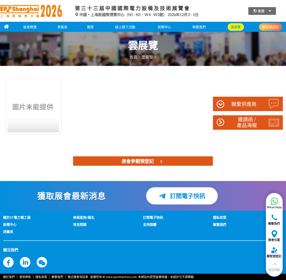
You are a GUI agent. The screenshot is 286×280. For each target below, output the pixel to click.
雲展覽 (147, 57)
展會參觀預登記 (138, 161)
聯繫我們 (199, 27)
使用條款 (25, 277)
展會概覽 (30, 27)
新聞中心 (164, 27)
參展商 (62, 27)
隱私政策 (41, 277)
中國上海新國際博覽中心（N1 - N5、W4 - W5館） (123, 14)
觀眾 (90, 27)
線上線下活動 (125, 27)
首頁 (133, 57)
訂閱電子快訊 (187, 195)
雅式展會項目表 (78, 277)
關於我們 (9, 277)
